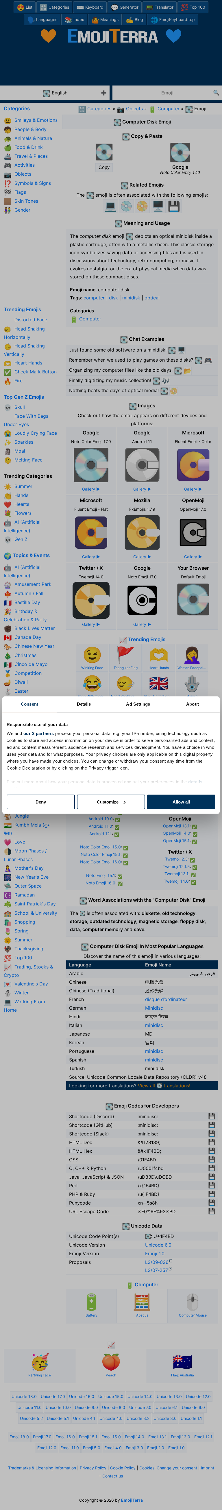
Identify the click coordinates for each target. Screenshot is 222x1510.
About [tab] (192, 704)
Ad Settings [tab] (138, 704)
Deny (41, 801)
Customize (108, 801)
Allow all (181, 801)
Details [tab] (84, 704)
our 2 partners (38, 733)
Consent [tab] (29, 704)
